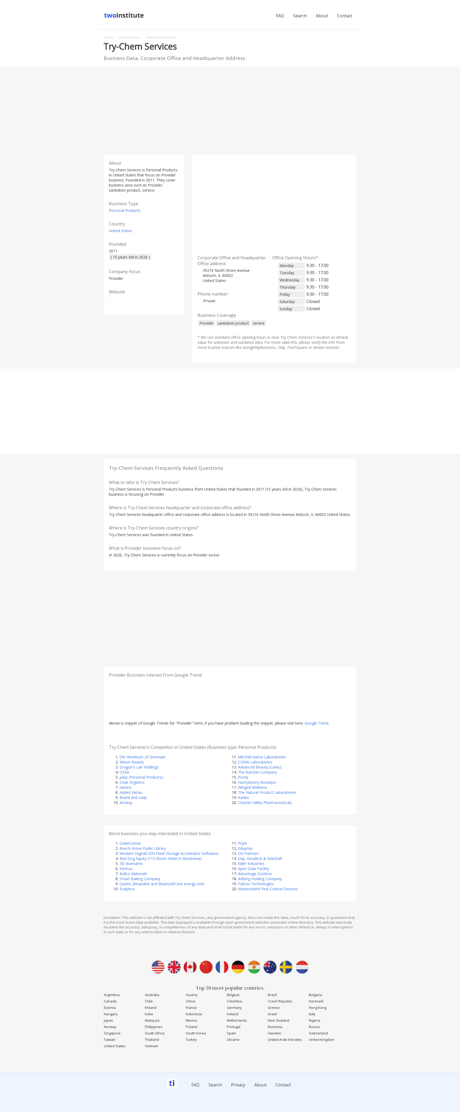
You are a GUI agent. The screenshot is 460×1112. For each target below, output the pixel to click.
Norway (110, 1026)
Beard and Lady (133, 797)
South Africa (155, 1033)
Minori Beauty (132, 762)
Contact (344, 16)
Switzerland (318, 1033)
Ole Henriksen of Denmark (142, 756)
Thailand (152, 1039)
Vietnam (151, 1046)
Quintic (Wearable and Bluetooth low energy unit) (162, 883)
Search (300, 16)
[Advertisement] (230, 109)
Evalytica (127, 888)
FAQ (280, 16)
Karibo (243, 797)
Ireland (232, 1014)
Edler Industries (251, 863)
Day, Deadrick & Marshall (260, 858)
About (322, 16)
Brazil (272, 994)
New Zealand (278, 1020)
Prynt (242, 843)
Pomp (243, 777)
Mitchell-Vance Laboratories (262, 756)
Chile (149, 1001)
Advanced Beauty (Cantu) (260, 767)
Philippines (154, 1026)
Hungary (111, 1014)
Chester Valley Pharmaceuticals (265, 802)
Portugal (233, 1026)
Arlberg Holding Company (260, 878)
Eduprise (245, 848)
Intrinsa (126, 868)
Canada (110, 1001)
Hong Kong (317, 1007)
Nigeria (314, 1020)
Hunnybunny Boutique (257, 782)
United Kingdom (321, 1039)
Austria (191, 994)
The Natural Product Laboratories (267, 792)
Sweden (274, 1033)
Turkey (191, 1039)
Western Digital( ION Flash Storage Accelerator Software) (169, 853)
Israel (272, 1014)
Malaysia (152, 1020)
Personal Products (125, 210)
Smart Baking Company (140, 878)
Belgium (233, 994)
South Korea (196, 1033)
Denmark (316, 1001)
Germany (234, 1007)
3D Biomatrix (131, 863)
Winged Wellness (252, 787)
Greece (274, 1007)
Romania (275, 1026)
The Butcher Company (257, 772)
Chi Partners (248, 853)
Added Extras (131, 792)
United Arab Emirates (285, 1039)
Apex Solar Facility (253, 868)
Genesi (125, 787)
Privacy (238, 1085)
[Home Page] (125, 17)
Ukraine (233, 1039)
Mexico (191, 1020)
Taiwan (110, 1039)
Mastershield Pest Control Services (268, 888)
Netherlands (237, 1020)
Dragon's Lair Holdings (139, 767)
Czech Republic (280, 1001)
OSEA (124, 772)
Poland (191, 1026)
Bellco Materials (133, 873)
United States (120, 230)
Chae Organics (132, 782)
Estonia (110, 1007)
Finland (151, 1007)
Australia (152, 994)
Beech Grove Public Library (143, 848)
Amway (126, 802)
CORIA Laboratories (255, 762)
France (191, 1007)
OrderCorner (130, 843)
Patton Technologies (256, 883)
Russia (314, 1026)
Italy (312, 1014)
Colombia (234, 1001)
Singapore (112, 1033)
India (149, 1014)
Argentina (112, 994)
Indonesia (194, 1014)
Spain (231, 1033)
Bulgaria (315, 994)
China (190, 1001)
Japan (108, 1020)
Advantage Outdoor (255, 873)
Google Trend (316, 723)
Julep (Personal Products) (141, 777)
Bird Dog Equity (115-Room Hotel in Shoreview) (161, 858)
